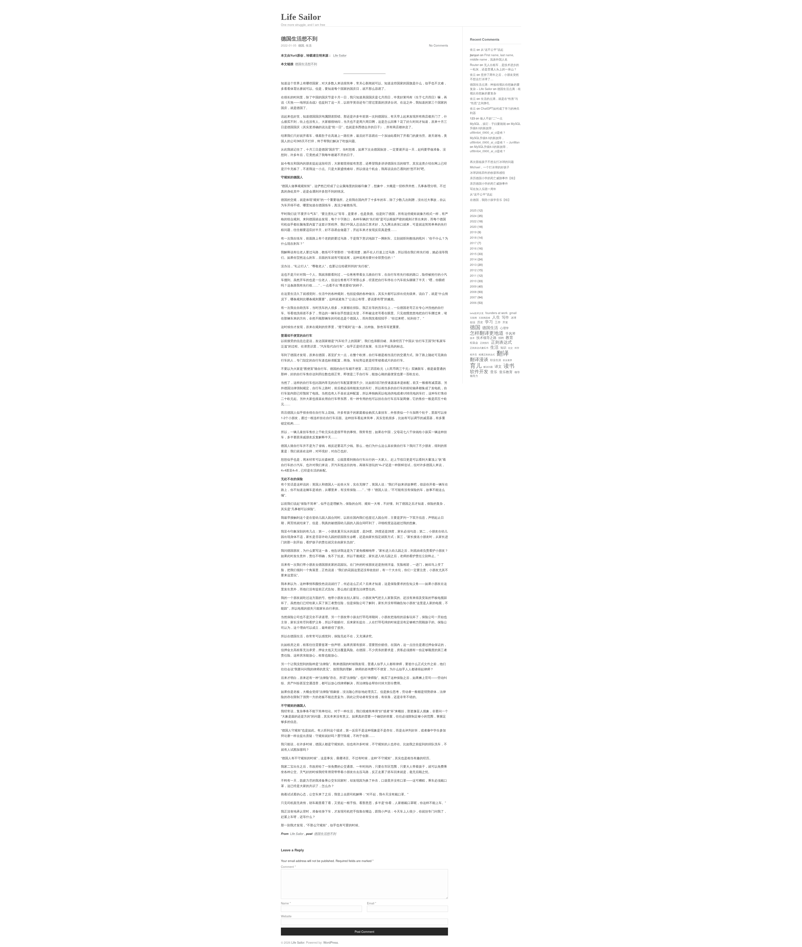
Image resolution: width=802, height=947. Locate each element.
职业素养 (507, 360)
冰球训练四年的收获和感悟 (487, 172)
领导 (517, 372)
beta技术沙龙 (476, 313)
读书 (509, 365)
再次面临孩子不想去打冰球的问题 (492, 162)
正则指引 (484, 343)
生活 (309, 45)
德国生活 (490, 327)
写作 (505, 317)
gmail (512, 312)
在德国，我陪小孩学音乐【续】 (490, 200)
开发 (505, 322)
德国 (301, 45)
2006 (473, 302)
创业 (472, 322)
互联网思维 (484, 318)
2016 (473, 248)
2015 (473, 254)
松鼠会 (474, 342)
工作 (498, 322)
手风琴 (510, 333)
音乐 (493, 372)
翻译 (503, 352)
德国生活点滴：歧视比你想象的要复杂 (495, 91)
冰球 (513, 317)
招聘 (501, 338)
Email (371, 903)
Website (286, 916)
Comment (288, 867)
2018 (473, 237)
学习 (489, 321)
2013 (473, 264)
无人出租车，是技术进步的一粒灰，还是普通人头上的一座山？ (494, 67)
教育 (509, 337)
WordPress (330, 942)
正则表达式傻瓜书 (479, 348)
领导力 (474, 376)
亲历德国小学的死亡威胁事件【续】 (493, 178)
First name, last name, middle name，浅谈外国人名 (492, 57)
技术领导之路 (486, 337)
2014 (473, 259)
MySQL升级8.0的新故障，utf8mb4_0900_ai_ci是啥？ (489, 149)
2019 (473, 232)
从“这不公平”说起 (492, 49)
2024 (473, 216)
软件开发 (479, 371)
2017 (473, 243)
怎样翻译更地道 (487, 332)
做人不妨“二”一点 (491, 118)
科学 (517, 348)
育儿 (476, 365)
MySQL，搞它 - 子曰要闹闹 (488, 124)
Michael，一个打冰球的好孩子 (489, 167)
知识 (503, 347)
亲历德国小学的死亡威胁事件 (489, 183)
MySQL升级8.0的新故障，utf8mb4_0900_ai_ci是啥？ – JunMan (495, 140)
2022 (473, 221)
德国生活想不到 (306, 64)
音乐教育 (506, 372)
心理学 (504, 328)
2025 (473, 210)
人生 (496, 317)
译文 (498, 366)
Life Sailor (301, 17)
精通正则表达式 (487, 354)
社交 (510, 348)
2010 (473, 281)
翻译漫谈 (479, 359)
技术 (472, 338)
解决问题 (488, 367)
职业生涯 (495, 360)
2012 (473, 270)
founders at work (496, 312)
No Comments (438, 45)
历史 (480, 322)
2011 (473, 275)
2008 (473, 292)
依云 (473, 49)
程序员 (473, 354)
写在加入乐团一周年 (483, 189)
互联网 (473, 318)
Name (286, 903)
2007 (473, 297)
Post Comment (364, 931)
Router (474, 65)
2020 (473, 226)
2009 (473, 286)
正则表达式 (501, 342)
